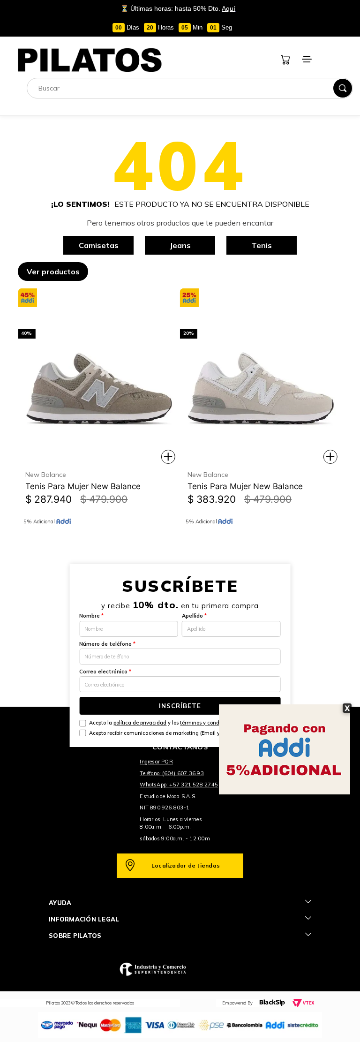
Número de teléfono (107, 644)
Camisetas (99, 245)
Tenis (261, 245)
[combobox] (189, 88)
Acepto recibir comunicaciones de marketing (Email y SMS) (161, 733)
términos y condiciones (208, 722)
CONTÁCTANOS (180, 747)
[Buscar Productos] (342, 88)
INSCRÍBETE (180, 706)
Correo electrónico (105, 671)
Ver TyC (347, 50)
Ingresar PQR (156, 761)
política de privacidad (139, 722)
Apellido (194, 615)
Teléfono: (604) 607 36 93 (172, 773)
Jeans (180, 245)
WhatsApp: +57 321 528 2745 (179, 784)
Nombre (91, 615)
